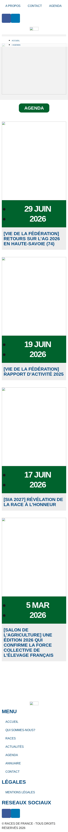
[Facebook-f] (6, 18)
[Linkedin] (15, 18)
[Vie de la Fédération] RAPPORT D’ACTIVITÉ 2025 (34, 371)
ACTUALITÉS (14, 746)
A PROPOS (12, 5)
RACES (10, 738)
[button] (34, 35)
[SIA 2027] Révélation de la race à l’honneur (33, 502)
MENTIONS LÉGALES (20, 792)
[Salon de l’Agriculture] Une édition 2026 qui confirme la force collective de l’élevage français (28, 642)
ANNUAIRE (13, 763)
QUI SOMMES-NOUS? (20, 730)
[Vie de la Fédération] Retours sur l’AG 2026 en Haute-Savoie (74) (32, 238)
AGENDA (55, 5)
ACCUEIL (11, 721)
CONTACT (35, 5)
